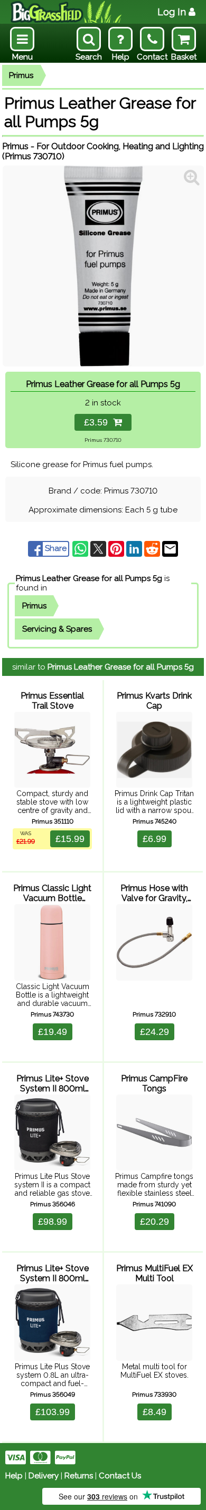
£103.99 (52, 1412)
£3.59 (98, 422)
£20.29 (154, 1221)
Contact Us (120, 1475)
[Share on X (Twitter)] (99, 548)
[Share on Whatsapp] (81, 548)
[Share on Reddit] (153, 548)
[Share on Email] (170, 548)
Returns (78, 1475)
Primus (21, 75)
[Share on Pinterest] (117, 548)
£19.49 (52, 1032)
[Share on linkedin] (135, 548)
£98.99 (52, 1221)
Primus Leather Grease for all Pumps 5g (89, 578)
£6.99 (154, 839)
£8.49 (154, 1412)
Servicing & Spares (57, 629)
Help (14, 1475)
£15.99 (70, 839)
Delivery (44, 1475)
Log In (171, 11)
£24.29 (154, 1032)
